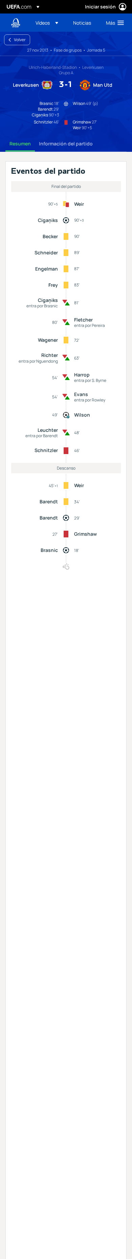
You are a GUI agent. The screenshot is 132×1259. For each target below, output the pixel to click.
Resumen (20, 143)
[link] (82, 23)
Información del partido (66, 143)
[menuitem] (48, 23)
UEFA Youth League (15, 22)
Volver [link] (20, 40)
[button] (47, 23)
